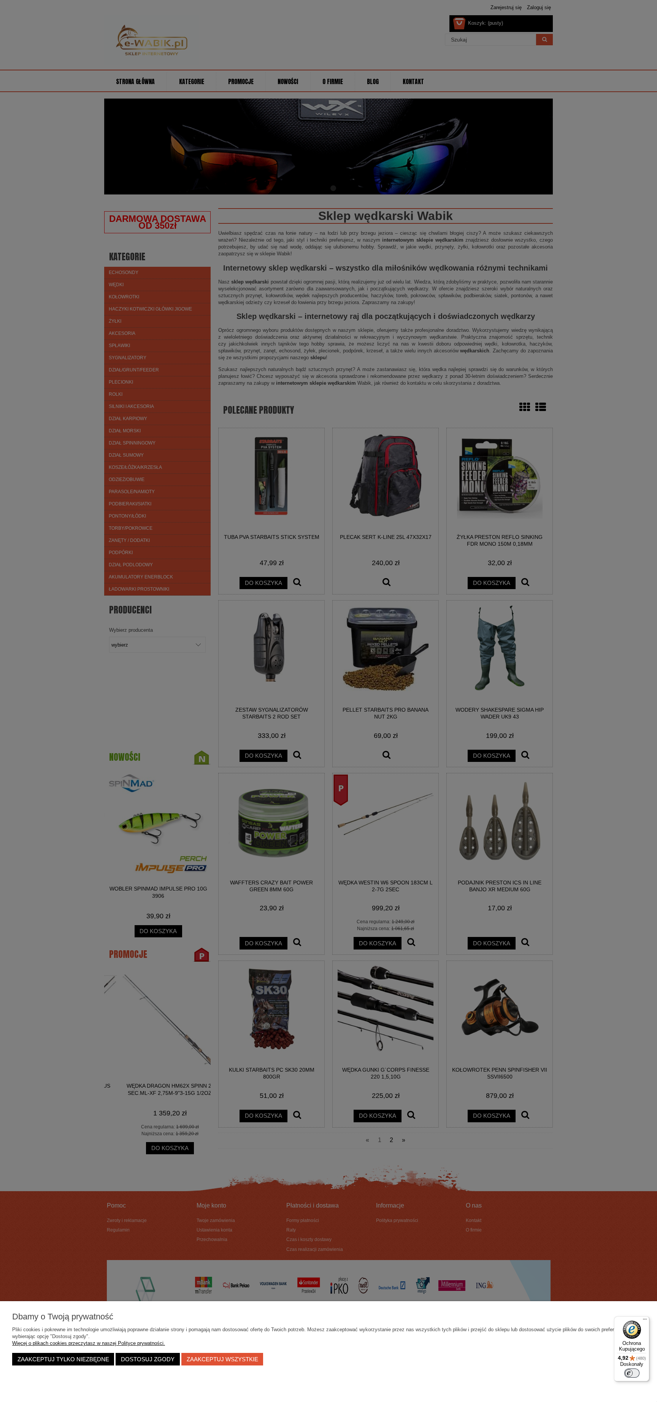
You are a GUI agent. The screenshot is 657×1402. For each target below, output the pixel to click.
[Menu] (644, 1321)
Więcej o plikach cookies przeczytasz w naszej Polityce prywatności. (88, 1343)
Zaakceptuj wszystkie (222, 1359)
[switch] (632, 1373)
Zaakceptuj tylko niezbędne (63, 1359)
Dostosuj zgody (148, 1359)
